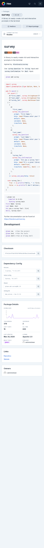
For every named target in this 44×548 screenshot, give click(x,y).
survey (6, 14)
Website (6, 359)
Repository (7, 356)
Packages (6, 11)
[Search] (35, 4)
